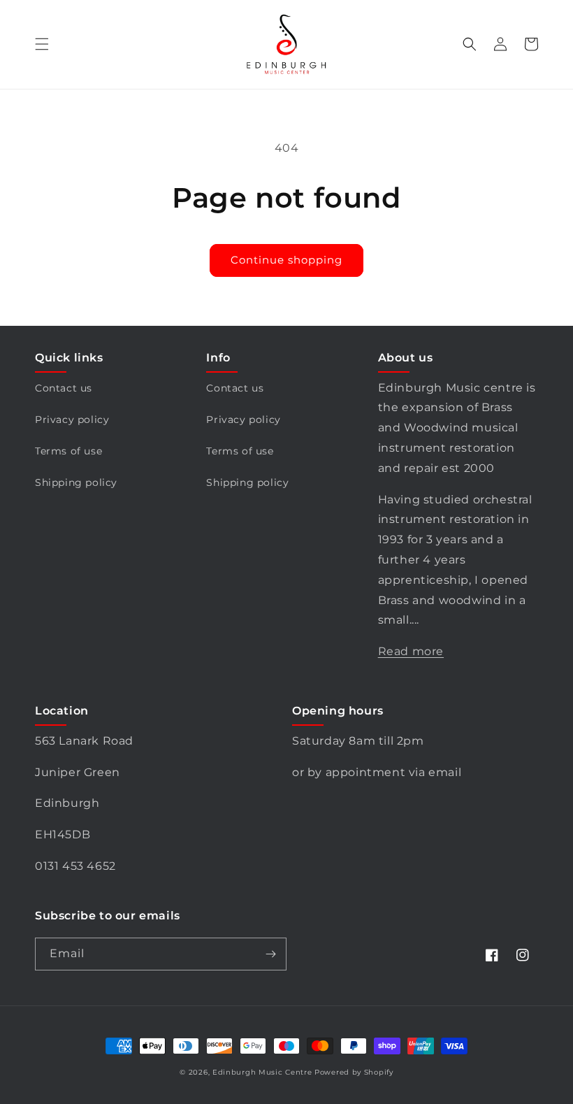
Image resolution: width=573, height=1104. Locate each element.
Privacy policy (72, 419)
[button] (42, 44)
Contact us (63, 388)
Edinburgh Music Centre (262, 1072)
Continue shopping (286, 259)
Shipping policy (76, 482)
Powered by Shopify (353, 1072)
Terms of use (68, 451)
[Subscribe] (270, 954)
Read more (411, 651)
